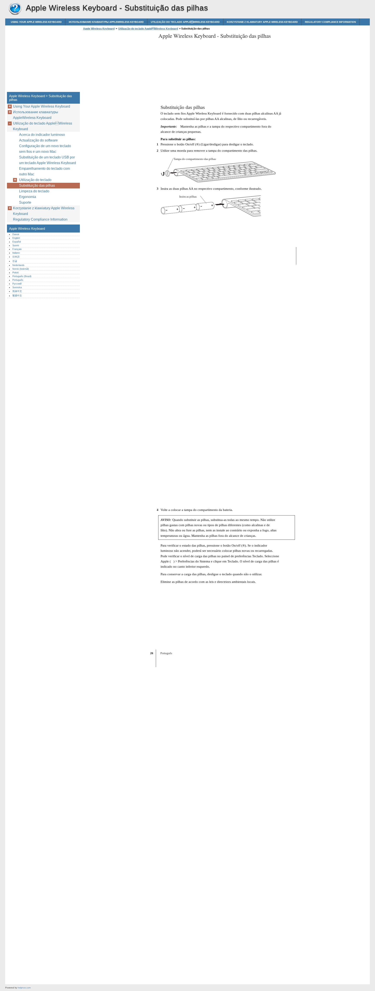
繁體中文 (17, 295)
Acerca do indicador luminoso (42, 134)
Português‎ (17, 280)
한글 (14, 261)
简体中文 (17, 291)
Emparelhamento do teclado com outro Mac (44, 171)
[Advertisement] (118, 62)
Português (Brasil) (21, 276)
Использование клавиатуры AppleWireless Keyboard (106, 22)
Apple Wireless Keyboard (14, 8)
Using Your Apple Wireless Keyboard (36, 22)
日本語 (16, 256)
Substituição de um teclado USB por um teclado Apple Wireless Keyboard (47, 160)
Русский (16, 283)
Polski (15, 272)
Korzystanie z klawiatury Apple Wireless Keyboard (262, 22)
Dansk (15, 234)
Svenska (17, 287)
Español (16, 241)
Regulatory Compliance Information (330, 22)
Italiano (16, 252)
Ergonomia (27, 197)
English (16, 238)
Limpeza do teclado (34, 191)
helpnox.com (24, 987)
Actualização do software (38, 140)
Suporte (25, 202)
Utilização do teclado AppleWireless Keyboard (185, 22)
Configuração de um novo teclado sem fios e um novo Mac (45, 148)
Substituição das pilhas (37, 185)
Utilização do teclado (35, 180)
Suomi (15, 245)
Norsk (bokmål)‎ (20, 269)
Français (17, 249)
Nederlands (18, 265)
